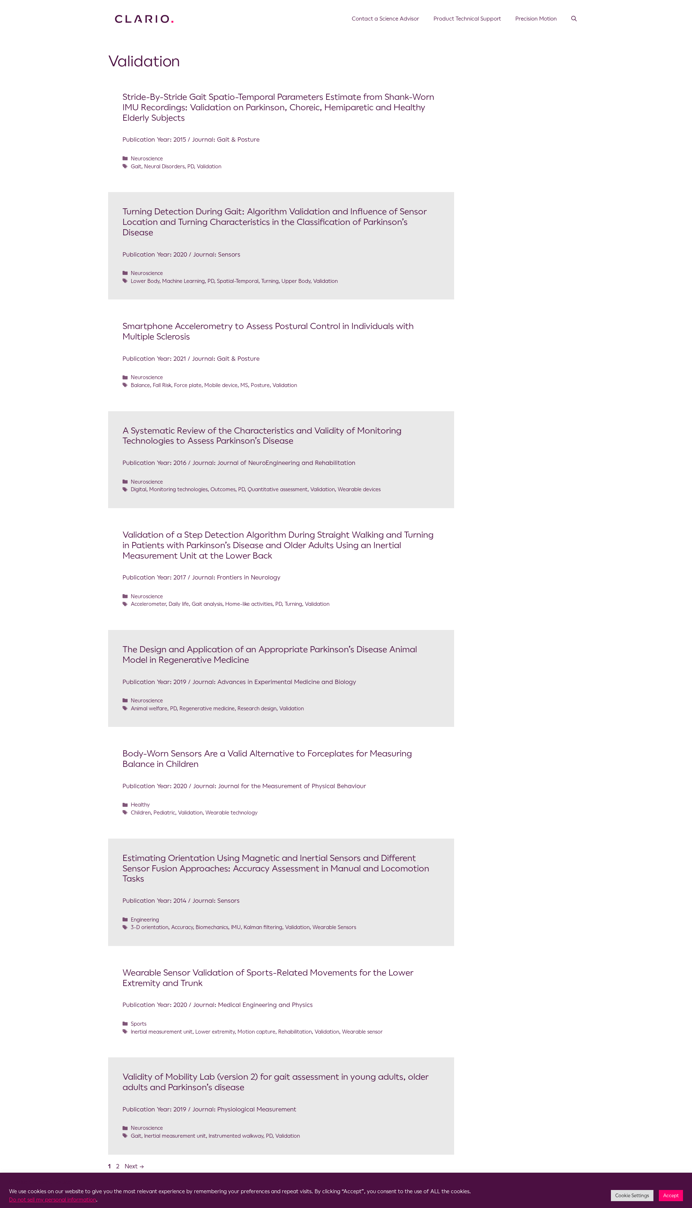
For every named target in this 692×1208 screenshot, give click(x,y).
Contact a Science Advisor (385, 18)
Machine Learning (183, 281)
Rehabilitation (295, 1032)
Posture (260, 385)
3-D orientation (149, 927)
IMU (236, 927)
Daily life (179, 604)
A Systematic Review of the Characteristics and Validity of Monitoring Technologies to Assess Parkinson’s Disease (262, 436)
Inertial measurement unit (161, 1032)
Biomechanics (212, 927)
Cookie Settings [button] (632, 1195)
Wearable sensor (362, 1032)
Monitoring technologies (178, 489)
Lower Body (145, 281)
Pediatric (164, 813)
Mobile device (221, 385)
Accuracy (182, 927)
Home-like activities (248, 604)
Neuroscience (147, 158)
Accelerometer (148, 604)
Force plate (187, 385)
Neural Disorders (164, 166)
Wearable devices (359, 489)
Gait (136, 166)
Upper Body (295, 281)
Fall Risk (162, 385)
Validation (209, 166)
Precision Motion (536, 18)
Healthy (140, 805)
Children (141, 813)
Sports (138, 1024)
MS (244, 385)
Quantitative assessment (277, 489)
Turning (270, 281)
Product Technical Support (467, 18)
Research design (257, 708)
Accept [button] (671, 1195)
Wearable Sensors (334, 927)
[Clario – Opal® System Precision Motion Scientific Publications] (144, 18)
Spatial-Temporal (237, 281)
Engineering (145, 920)
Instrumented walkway (236, 1136)
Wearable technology (231, 813)
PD (190, 166)
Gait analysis (207, 604)
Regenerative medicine (207, 708)
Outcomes (222, 489)
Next (134, 1166)
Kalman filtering (263, 927)
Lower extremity (215, 1032)
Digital (138, 489)
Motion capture (256, 1032)
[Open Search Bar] (574, 19)
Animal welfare (149, 708)
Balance (140, 385)
